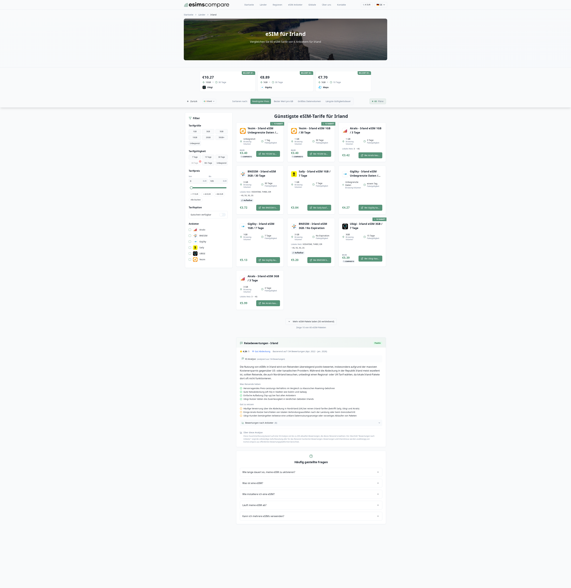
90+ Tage (208, 163)
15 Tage (208, 157)
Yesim (202, 259)
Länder (263, 4)
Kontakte (341, 4)
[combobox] (367, 4)
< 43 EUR (207, 194)
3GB (208, 131)
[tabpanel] (311, 319)
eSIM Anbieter (295, 4)
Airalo (202, 230)
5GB (221, 131)
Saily (201, 248)
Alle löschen (196, 199)
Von (190, 176)
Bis (210, 176)
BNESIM (203, 236)
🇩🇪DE (379, 4)
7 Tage (195, 157)
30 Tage (221, 157)
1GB (195, 131)
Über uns (326, 4)
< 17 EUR (194, 194)
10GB (195, 137)
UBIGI (202, 253)
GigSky (202, 242)
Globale (312, 4)
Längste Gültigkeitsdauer (338, 101)
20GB (208, 137)
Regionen (277, 4)
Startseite (249, 4)
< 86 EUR (219, 194)
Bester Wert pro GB (283, 101)
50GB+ (221, 137)
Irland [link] (213, 14)
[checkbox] (190, 230)
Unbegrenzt (195, 143)
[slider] (191, 187)
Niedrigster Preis (260, 101)
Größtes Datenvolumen (309, 101)
